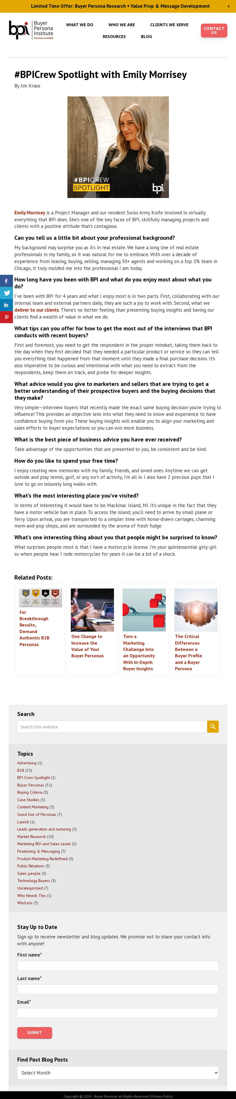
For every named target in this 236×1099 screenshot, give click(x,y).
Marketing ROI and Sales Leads (44, 843)
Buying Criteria (29, 792)
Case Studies (28, 799)
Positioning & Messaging (38, 851)
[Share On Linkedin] (6, 305)
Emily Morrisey (29, 212)
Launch (23, 821)
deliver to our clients (36, 310)
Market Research (31, 836)
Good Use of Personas (36, 814)
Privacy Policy (162, 1096)
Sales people (29, 873)
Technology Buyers (33, 880)
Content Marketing (33, 807)
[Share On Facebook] (6, 281)
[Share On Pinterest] (6, 317)
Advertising (27, 762)
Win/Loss (25, 902)
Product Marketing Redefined (42, 858)
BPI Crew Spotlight (33, 777)
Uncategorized (30, 888)
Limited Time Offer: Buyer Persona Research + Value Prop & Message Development (120, 6)
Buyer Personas (30, 785)
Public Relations (30, 865)
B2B (20, 770)
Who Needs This (31, 895)
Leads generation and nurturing (44, 829)
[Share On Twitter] (6, 293)
